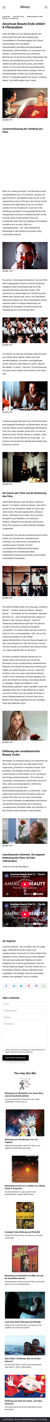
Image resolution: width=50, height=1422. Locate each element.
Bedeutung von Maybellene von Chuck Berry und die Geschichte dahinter (24, 1094)
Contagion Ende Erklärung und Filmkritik (22, 1232)
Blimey (25, 7)
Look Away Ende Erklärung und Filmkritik (23, 1322)
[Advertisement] (25, 161)
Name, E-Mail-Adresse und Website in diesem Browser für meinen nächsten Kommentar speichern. (25, 1051)
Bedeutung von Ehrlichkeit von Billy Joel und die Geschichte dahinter (24, 1276)
